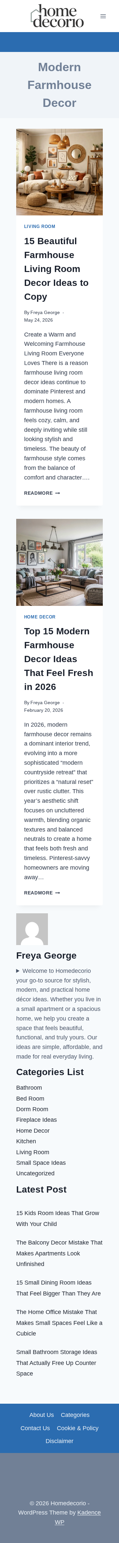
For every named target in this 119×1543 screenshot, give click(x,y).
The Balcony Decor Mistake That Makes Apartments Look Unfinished (59, 1253)
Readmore (42, 493)
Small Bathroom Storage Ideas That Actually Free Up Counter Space (56, 1363)
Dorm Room (32, 1109)
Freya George (45, 312)
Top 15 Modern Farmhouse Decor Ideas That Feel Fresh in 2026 (58, 659)
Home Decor (40, 617)
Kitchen (26, 1141)
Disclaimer (59, 1441)
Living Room (40, 226)
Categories (75, 1415)
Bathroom (29, 1087)
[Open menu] (103, 16)
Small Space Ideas (41, 1162)
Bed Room (30, 1098)
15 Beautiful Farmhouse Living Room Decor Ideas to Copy (56, 269)
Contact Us (35, 1428)
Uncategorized (35, 1173)
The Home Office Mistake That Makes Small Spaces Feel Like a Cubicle (59, 1323)
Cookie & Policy (78, 1428)
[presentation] (59, 172)
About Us (41, 1415)
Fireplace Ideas (36, 1119)
